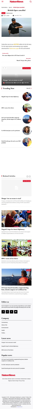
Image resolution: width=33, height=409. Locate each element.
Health (29, 211)
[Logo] (16, 1)
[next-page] (6, 68)
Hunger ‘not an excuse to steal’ (13, 80)
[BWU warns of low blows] (27, 107)
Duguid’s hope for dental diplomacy (10, 96)
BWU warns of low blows (8, 108)
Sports (10, 7)
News (29, 241)
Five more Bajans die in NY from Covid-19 (13, 55)
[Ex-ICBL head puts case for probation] (27, 130)
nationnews (9, 13)
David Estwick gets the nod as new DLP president (13, 368)
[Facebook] (3, 39)
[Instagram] (7, 311)
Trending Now (8, 88)
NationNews (4, 7)
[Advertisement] (16, 158)
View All (28, 88)
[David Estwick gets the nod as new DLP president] (27, 141)
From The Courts (26, 68)
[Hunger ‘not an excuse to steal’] (16, 75)
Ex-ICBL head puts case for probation (11, 130)
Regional (28, 270)
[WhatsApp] (14, 39)
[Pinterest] (10, 39)
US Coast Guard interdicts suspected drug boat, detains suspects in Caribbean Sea (11, 119)
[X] (7, 39)
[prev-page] (3, 68)
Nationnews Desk (9, 82)
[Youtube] (15, 311)
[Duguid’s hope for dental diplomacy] (27, 96)
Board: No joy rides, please (24, 60)
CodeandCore (19, 406)
